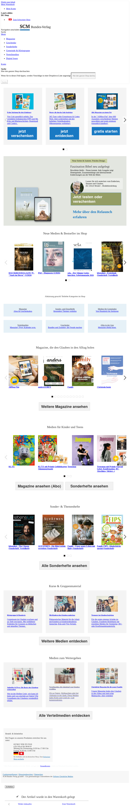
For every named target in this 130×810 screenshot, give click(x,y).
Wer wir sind (85, 738)
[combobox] (83, 76)
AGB (106, 747)
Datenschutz (38, 774)
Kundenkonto (60, 742)
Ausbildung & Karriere (89, 745)
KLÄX (12, 467)
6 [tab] (67, 397)
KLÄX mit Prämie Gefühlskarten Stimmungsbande (52, 468)
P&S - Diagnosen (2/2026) (49, 273)
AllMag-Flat (14, 387)
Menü (3, 34)
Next (124, 120)
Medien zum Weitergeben (114, 745)
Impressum (84, 749)
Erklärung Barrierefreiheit (114, 749)
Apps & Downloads (63, 740)
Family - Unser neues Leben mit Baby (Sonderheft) (81, 547)
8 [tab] (74, 397)
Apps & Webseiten (87, 742)
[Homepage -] (35, 30)
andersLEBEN (44, 387)
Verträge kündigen (62, 747)
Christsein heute (104, 387)
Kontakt (58, 738)
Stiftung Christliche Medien (63, 776)
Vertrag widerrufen (62, 752)
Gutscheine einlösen (63, 745)
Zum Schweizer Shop (21, 20)
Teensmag (72, 467)
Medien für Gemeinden (113, 740)
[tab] (66, 734)
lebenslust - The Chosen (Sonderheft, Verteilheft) (19, 547)
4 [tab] (61, 397)
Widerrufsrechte (61, 749)
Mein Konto (11, 9)
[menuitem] (10, 38)
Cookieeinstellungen (10, 774)
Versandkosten (45, 766)
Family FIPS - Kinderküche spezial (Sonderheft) (109, 547)
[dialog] (65, 796)
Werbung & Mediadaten (89, 747)
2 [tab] (66, 149)
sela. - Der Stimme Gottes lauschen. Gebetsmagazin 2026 (81, 274)
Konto (3, 64)
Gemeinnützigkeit (87, 740)
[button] (65, 15)
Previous (5, 120)
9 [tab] (77, 397)
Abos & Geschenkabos (113, 738)
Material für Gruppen (112, 742)
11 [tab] (83, 397)
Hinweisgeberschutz (26, 774)
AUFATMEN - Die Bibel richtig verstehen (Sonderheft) (52, 547)
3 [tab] (58, 397)
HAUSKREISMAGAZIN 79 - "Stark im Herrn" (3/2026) (22, 274)
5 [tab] (64, 397)
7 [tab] (70, 397)
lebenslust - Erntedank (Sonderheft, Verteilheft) (107, 274)
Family (71, 387)
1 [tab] (63, 149)
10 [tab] (80, 397)
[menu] (65, 49)
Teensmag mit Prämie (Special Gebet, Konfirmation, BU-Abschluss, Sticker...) (110, 469)
